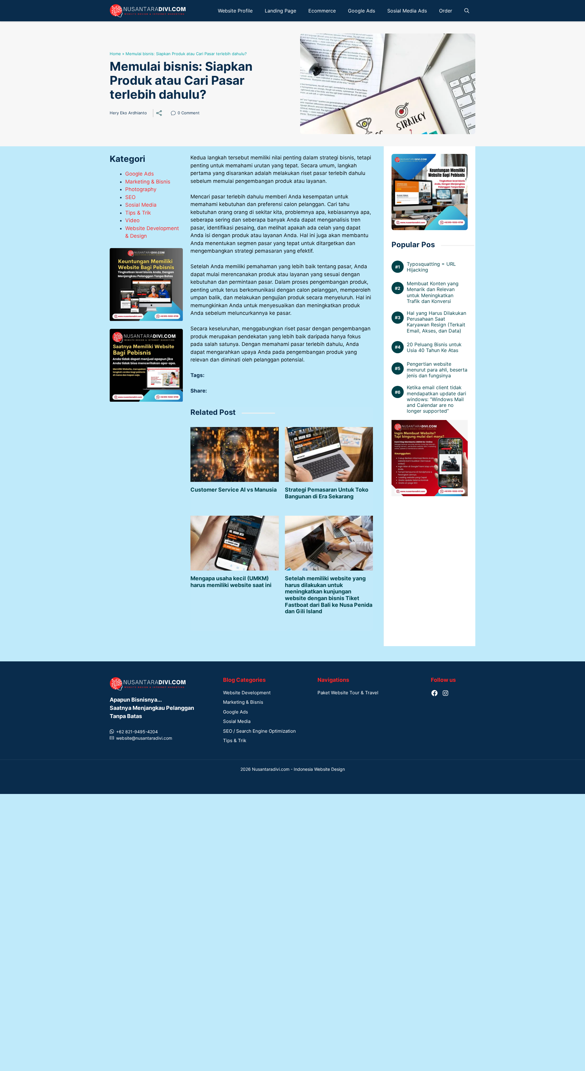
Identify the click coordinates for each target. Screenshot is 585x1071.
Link (175, 113)
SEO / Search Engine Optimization (259, 745)
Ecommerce (322, 11)
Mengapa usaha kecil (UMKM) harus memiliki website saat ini (230, 596)
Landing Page (280, 11)
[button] (466, 11)
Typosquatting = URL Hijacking (431, 267)
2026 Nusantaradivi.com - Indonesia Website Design (292, 783)
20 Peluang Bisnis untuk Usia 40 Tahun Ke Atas (434, 347)
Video (132, 221)
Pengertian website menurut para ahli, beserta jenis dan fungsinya (437, 370)
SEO (130, 197)
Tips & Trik (138, 213)
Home (115, 53)
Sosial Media (141, 205)
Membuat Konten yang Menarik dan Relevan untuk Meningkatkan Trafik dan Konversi (433, 292)
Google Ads (361, 11)
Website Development (247, 707)
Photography (140, 190)
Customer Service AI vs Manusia (233, 504)
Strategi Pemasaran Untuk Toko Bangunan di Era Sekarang (326, 507)
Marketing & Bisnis (147, 182)
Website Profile (235, 11)
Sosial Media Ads (407, 11)
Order (445, 11)
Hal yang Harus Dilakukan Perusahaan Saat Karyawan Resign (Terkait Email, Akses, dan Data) (436, 322)
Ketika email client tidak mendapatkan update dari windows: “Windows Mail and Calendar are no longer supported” (436, 399)
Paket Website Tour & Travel (347, 707)
